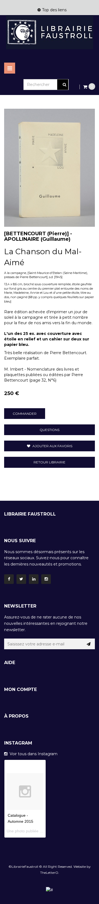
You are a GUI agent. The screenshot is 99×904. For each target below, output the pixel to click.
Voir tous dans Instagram (32, 753)
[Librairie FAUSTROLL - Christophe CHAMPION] (49, 32)
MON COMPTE (20, 689)
